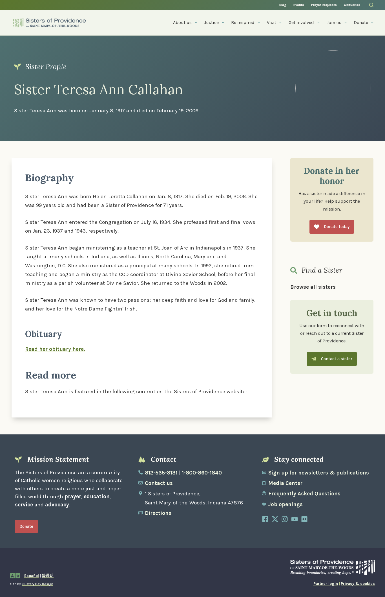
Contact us (159, 483)
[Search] (371, 5)
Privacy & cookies (358, 583)
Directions (158, 513)
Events (298, 5)
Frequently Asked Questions (304, 494)
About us (182, 22)
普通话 (48, 575)
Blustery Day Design (37, 584)
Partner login (325, 583)
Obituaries (352, 5)
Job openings (285, 504)
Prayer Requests (324, 5)
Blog (282, 5)
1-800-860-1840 (202, 473)
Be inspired (243, 22)
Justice (211, 22)
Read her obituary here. (55, 349)
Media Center (285, 483)
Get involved (301, 22)
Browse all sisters (313, 287)
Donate (361, 22)
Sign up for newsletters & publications (318, 473)
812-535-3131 (161, 473)
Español (31, 575)
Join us (334, 22)
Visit (271, 22)
